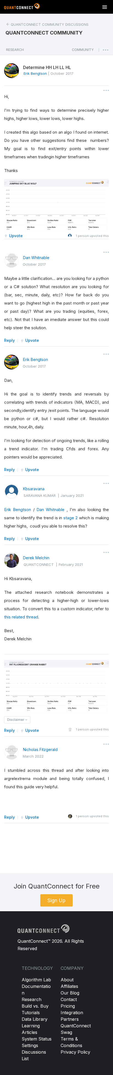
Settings (30, 1045)
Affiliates (69, 986)
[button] (83, 51)
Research (31, 999)
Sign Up (56, 900)
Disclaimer (16, 720)
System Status (37, 1039)
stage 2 (70, 517)
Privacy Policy (75, 1052)
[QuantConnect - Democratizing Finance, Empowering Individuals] (22, 7)
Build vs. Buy (35, 1006)
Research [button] (15, 50)
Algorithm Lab (36, 979)
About (67, 979)
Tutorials (31, 1012)
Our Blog (70, 993)
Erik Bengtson (35, 359)
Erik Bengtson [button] (35, 73)
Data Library (34, 1019)
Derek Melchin (36, 557)
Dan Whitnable (36, 257)
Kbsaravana (33, 488)
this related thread (21, 617)
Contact (69, 999)
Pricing (68, 1006)
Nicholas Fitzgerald (40, 749)
